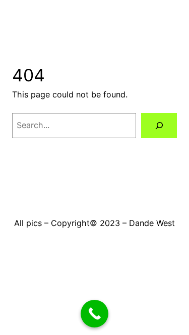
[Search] (159, 125)
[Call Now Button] (94, 313)
